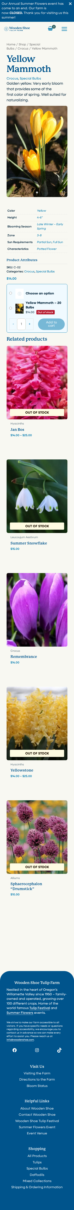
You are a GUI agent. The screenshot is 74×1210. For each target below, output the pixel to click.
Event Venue (37, 1133)
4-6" (40, 217)
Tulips (37, 1162)
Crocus (23, 48)
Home (11, 44)
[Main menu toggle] (64, 28)
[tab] (37, 192)
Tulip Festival (39, 1008)
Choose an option (40, 293)
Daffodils (37, 1175)
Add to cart (51, 324)
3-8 (39, 235)
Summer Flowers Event (37, 1127)
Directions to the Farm (37, 1079)
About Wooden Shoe (37, 1108)
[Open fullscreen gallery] (63, 193)
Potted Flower (47, 249)
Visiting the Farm (37, 1073)
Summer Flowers (20, 1013)
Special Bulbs (30, 78)
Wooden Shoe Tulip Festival (37, 1121)
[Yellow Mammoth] (37, 151)
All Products (37, 1156)
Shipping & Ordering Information (37, 1187)
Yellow (41, 210)
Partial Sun (44, 242)
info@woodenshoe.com (20, 1040)
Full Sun (58, 242)
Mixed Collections (37, 1181)
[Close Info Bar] (70, 4)
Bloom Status (37, 1086)
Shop (22, 44)
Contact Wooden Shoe (37, 1115)
